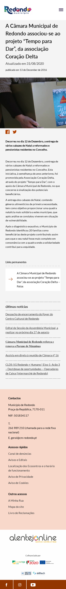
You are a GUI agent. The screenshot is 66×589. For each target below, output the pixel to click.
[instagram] (19, 584)
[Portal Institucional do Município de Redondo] (18, 10)
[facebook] (6, 584)
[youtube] (33, 584)
